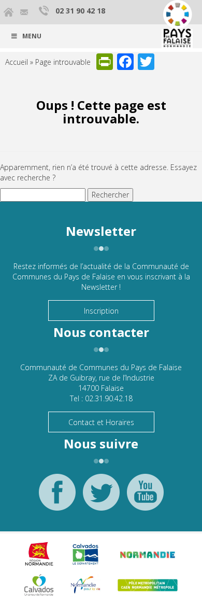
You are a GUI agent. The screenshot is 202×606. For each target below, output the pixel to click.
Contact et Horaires (101, 422)
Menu (31, 36)
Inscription (101, 311)
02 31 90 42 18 (80, 11)
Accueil (16, 62)
